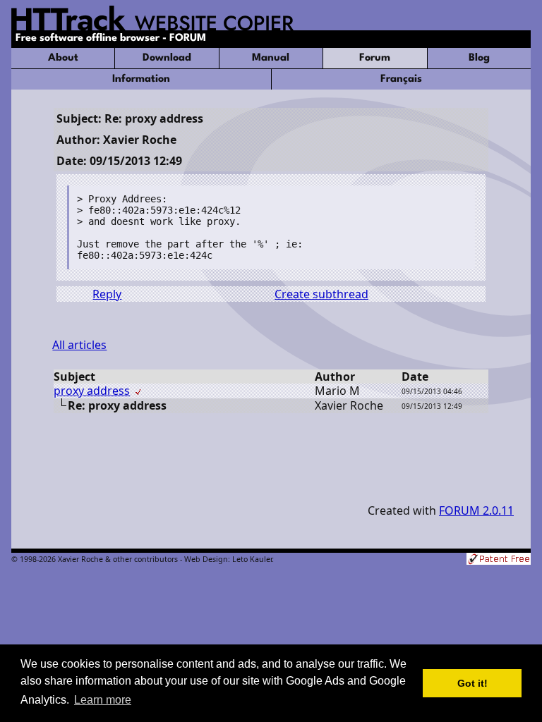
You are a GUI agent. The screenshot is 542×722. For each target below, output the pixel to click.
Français (401, 79)
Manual (270, 58)
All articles (79, 345)
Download (167, 58)
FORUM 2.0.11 (476, 510)
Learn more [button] (102, 700)
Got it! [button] (472, 683)
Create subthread (321, 294)
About (63, 58)
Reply (106, 294)
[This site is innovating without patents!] (498, 560)
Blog (479, 58)
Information (141, 79)
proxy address (92, 390)
